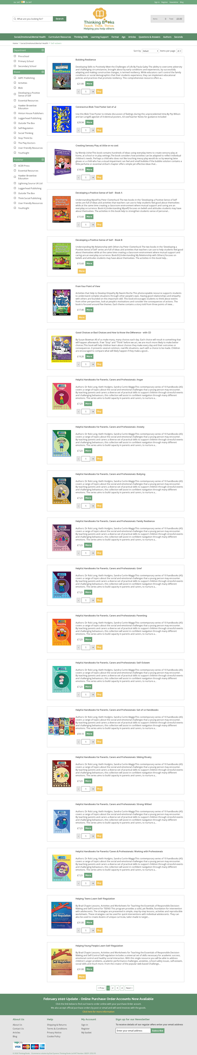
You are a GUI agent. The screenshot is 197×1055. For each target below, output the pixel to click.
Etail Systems (54, 1053)
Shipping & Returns (57, 1024)
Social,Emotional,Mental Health (30, 36)
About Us (17, 1024)
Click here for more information (98, 1011)
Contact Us (18, 1028)
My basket (86, 1032)
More (89, 83)
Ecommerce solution (39, 1053)
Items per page (167, 50)
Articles (132, 36)
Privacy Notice (54, 1032)
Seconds (178, 36)
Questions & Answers (149, 36)
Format (115, 36)
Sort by (137, 50)
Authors (167, 36)
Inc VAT (17, 2)
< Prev (101, 988)
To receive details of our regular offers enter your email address (149, 1024)
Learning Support (100, 36)
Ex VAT (29, 2)
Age (123, 36)
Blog (181, 2)
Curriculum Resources (60, 36)
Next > (129, 988)
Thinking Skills (81, 36)
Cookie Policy (53, 1036)
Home (15, 43)
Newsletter (174, 2)
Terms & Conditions (57, 1028)
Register (164, 2)
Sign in (157, 2)
